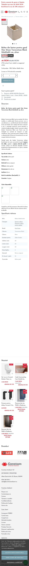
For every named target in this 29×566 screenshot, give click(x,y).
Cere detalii (7, 97)
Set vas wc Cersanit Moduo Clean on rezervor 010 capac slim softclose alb (7, 378)
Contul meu (4, 515)
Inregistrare (4, 518)
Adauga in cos (8, 80)
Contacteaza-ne (6, 494)
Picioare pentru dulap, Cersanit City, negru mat (7, 404)
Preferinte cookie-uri (14, 562)
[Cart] (27, 12)
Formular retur (5, 534)
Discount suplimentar (7, 529)
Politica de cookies (17, 545)
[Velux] (7, 456)
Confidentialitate (6, 501)
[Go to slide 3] (16, 43)
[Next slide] (24, 452)
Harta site (4, 505)
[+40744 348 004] (19, 12)
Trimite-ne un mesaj (10, 99)
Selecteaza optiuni (21, 410)
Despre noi (4, 491)
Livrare (3, 522)
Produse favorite (6, 527)
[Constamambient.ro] (11, 12)
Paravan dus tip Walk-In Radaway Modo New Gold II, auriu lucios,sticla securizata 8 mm (6, 430)
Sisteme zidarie (19, 16)
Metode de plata (6, 520)
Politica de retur (6, 531)
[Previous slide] (4, 452)
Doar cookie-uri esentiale (14, 557)
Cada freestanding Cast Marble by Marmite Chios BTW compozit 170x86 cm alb (21, 378)
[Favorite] (24, 12)
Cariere (3, 496)
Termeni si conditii (6, 498)
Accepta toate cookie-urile (14, 552)
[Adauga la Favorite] (3, 86)
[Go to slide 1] (12, 43)
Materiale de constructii (7, 16)
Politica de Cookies (6, 503)
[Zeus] (22, 456)
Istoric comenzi (5, 524)
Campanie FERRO (6, 513)
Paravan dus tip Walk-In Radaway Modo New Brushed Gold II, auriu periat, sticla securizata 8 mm (21, 404)
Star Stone (17, 228)
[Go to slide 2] (14, 43)
